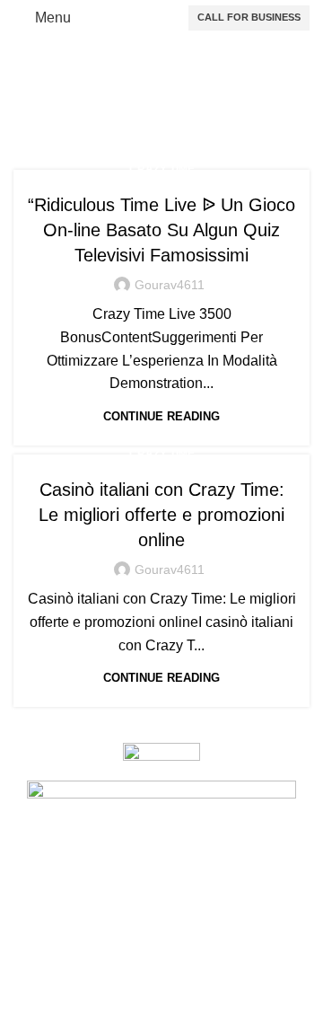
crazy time (162, 169)
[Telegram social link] (226, 1001)
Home (39, 108)
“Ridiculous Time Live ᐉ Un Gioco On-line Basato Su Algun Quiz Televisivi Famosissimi (161, 230)
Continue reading (161, 416)
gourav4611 (170, 285)
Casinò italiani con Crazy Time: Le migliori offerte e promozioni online (161, 515)
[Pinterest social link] (161, 1001)
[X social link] (129, 1001)
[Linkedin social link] (193, 1001)
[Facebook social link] (96, 1001)
